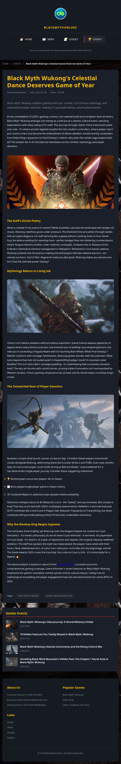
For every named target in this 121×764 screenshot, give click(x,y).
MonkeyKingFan (18, 92)
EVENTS (17, 63)
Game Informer (65, 564)
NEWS (10, 727)
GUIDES (11, 732)
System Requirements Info (59, 595)
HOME (5, 63)
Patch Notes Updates (28, 595)
